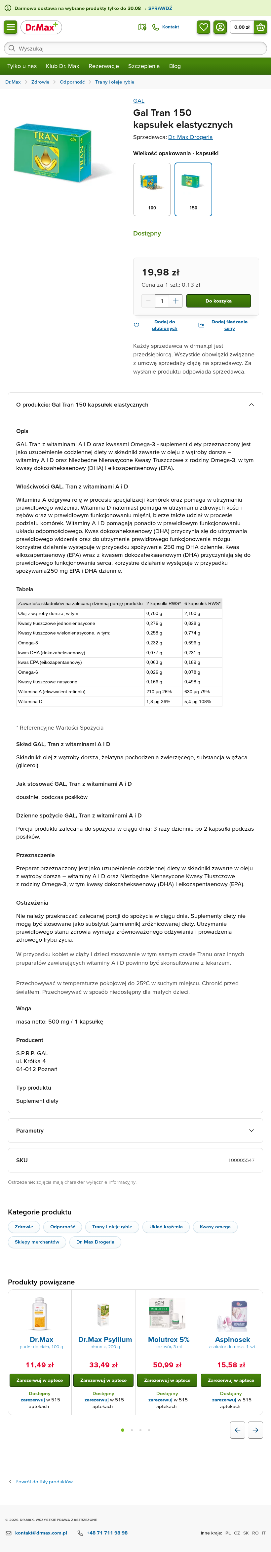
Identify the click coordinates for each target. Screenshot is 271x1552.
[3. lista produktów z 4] (140, 1430)
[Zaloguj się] (220, 27)
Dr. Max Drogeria (190, 136)
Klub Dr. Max (62, 65)
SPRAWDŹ (159, 8)
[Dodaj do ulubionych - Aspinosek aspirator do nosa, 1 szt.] (255, 1297)
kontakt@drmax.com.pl (41, 1532)
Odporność (62, 1226)
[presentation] (39, 1313)
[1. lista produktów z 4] (123, 1430)
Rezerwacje (104, 65)
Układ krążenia (166, 1226)
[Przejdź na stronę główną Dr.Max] (41, 27)
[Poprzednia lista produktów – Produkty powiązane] (237, 1430)
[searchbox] (135, 48)
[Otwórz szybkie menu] (10, 27)
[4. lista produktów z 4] (149, 1430)
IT (264, 1532)
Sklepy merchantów (37, 1242)
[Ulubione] (203, 27)
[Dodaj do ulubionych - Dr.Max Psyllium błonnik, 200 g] (128, 1297)
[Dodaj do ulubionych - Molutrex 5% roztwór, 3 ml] (192, 1297)
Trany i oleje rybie (112, 1226)
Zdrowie (24, 1226)
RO (255, 1532)
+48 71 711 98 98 (107, 1532)
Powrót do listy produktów (44, 1481)
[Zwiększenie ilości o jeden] (175, 300)
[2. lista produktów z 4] (132, 1430)
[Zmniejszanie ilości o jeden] (148, 300)
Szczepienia (144, 65)
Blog (175, 65)
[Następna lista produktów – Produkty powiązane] (255, 1430)
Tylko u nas (22, 65)
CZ (237, 1532)
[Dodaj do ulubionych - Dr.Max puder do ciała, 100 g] (64, 1297)
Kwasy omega (215, 1226)
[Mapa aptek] (142, 27)
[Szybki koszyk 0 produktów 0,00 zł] (260, 27)
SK (246, 1532)
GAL (138, 100)
